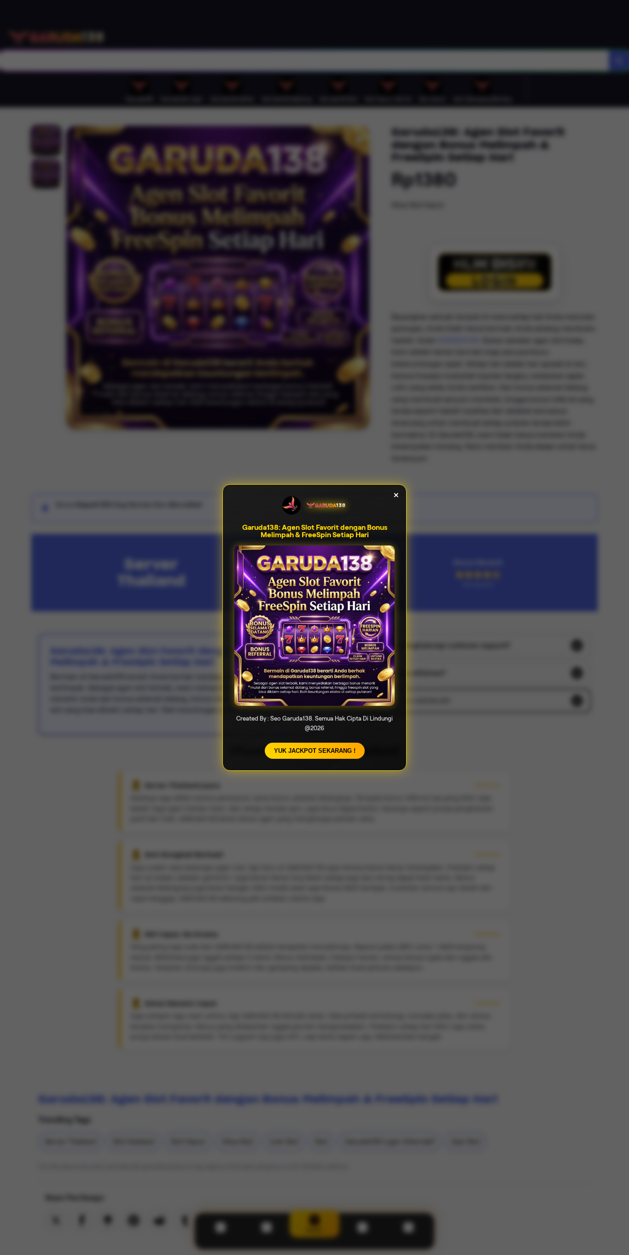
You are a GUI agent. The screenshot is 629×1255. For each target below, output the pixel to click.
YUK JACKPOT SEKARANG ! (314, 750)
